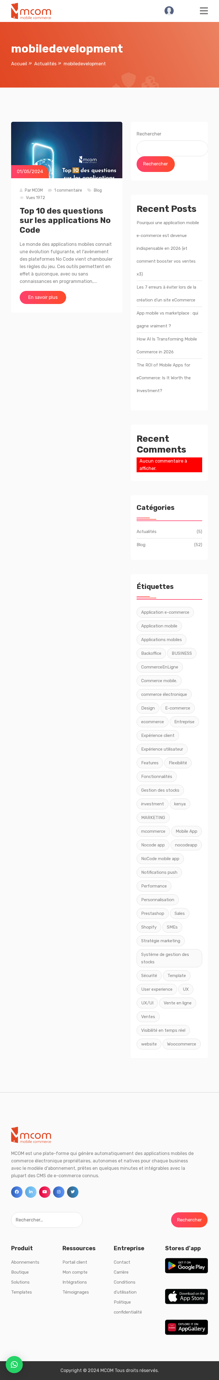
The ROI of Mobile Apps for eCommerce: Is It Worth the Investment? (164, 377)
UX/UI (147, 1003)
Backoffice (151, 653)
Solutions (20, 1282)
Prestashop (152, 913)
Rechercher (149, 134)
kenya (180, 803)
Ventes (148, 1016)
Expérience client (158, 735)
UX (186, 989)
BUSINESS (182, 653)
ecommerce (152, 721)
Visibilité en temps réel (163, 1030)
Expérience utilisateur (162, 749)
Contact (122, 1262)
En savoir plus (43, 297)
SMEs (172, 927)
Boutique (20, 1272)
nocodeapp (186, 845)
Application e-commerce (165, 612)
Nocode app (153, 845)
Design (148, 708)
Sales (180, 913)
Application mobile (159, 626)
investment (152, 803)
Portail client (74, 1262)
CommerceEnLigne (159, 667)
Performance (154, 886)
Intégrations (74, 1282)
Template (176, 975)
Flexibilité (178, 762)
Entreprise (184, 721)
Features (150, 762)
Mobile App (186, 831)
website (149, 1044)
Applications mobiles (161, 639)
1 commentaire (68, 190)
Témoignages (75, 1292)
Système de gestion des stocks (165, 958)
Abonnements (25, 1262)
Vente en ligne (178, 1003)
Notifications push (159, 872)
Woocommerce (181, 1044)
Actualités (147, 531)
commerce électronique (164, 694)
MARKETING (153, 817)
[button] (14, 1364)
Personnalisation (157, 899)
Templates (21, 1292)
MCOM (37, 190)
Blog (98, 190)
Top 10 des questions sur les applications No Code (65, 220)
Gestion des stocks (160, 790)
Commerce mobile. (159, 680)
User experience (157, 989)
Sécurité (149, 975)
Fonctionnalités (156, 776)
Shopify (149, 927)
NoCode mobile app (160, 858)
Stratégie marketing (160, 940)
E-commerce (177, 708)
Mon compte (75, 1272)
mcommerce (153, 831)
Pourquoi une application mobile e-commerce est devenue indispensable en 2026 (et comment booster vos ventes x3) (168, 248)
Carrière (121, 1272)
